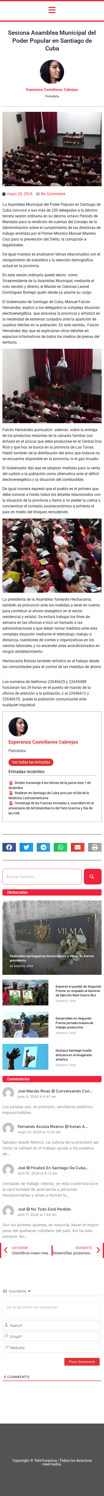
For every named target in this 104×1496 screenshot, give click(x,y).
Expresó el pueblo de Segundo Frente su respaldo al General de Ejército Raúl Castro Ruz (78, 990)
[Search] (93, 876)
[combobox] (42, 876)
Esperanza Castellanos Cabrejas (43, 742)
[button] (9, 847)
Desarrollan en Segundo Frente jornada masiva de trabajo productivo (74, 1022)
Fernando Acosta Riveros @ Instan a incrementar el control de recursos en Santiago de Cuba (53, 1126)
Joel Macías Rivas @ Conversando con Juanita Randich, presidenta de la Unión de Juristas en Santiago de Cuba (58, 1091)
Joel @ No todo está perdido (44, 1209)
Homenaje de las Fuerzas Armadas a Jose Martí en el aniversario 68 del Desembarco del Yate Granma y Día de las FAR (51, 808)
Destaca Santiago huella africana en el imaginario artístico (74, 1054)
